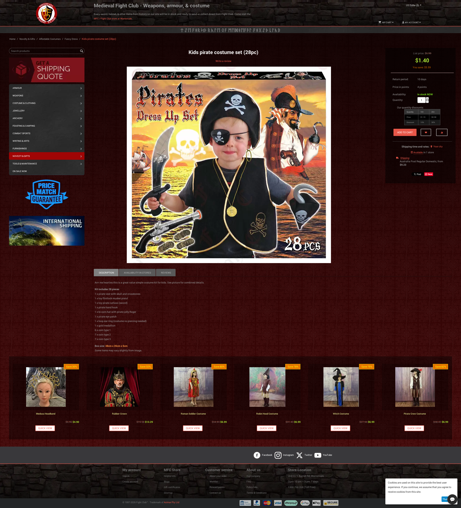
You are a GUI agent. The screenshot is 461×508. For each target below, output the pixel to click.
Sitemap (168, 492)
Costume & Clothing (24, 103)
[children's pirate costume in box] (229, 165)
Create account (130, 481)
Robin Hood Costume (267, 413)
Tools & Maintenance (25, 163)
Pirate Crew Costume (415, 413)
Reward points (217, 487)
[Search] (82, 51)
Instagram (289, 454)
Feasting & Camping (24, 125)
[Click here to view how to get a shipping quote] (46, 69)
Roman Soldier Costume (193, 413)
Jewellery (18, 110)
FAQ (249, 481)
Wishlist (214, 481)
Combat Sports (21, 133)
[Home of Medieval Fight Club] (46, 13)
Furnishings (20, 148)
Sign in (125, 476)
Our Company (253, 476)
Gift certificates (172, 487)
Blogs (167, 481)
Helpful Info (170, 476)
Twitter (308, 454)
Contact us (215, 492)
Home (12, 39)
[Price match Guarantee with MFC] (46, 194)
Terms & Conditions (257, 492)
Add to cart (405, 132)
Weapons (18, 95)
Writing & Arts (21, 140)
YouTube (327, 454)
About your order (218, 476)
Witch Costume (341, 413)
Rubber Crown (119, 413)
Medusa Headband (45, 413)
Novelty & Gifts (27, 39)
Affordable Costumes (50, 39)
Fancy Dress (71, 39)
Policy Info (252, 487)
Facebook (267, 454)
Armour (17, 87)
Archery (18, 118)
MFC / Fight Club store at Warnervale (113, 18)
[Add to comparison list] (441, 132)
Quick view (45, 428)
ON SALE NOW (20, 171)
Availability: (399, 94)
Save (430, 174)
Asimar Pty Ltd (171, 502)
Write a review (223, 61)
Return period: (401, 79)
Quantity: (398, 100)
